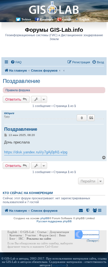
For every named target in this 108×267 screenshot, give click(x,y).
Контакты (15, 235)
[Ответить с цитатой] (91, 117)
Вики (62, 235)
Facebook (46, 19)
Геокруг (93, 240)
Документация (59, 232)
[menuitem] (16, 62)
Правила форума (18, 90)
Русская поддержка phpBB (54, 221)
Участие (30, 235)
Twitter (26, 19)
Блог (12, 238)
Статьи (42, 232)
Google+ (68, 19)
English (84, 19)
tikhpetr (9, 113)
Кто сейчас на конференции (28, 193)
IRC (21, 238)
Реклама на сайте (39, 238)
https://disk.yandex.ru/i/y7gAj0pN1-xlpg (35, 152)
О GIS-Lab (27, 232)
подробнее (59, 265)
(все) (53, 235)
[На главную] (54, 7)
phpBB (44, 218)
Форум (43, 235)
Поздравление (21, 81)
